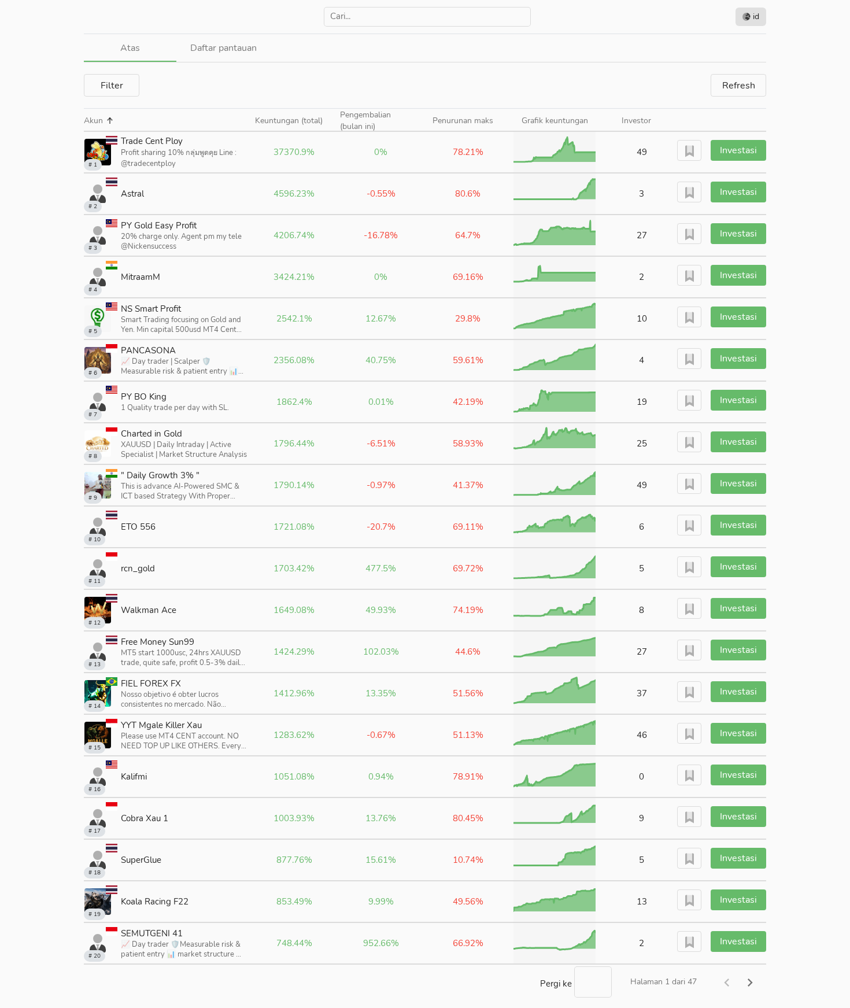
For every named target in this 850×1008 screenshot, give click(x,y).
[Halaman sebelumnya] (726, 982)
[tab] (130, 48)
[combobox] (427, 16)
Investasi (738, 150)
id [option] (755, 16)
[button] (98, 121)
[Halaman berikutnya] (750, 982)
